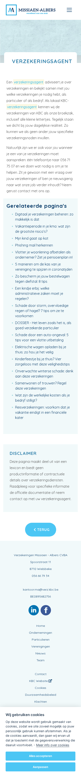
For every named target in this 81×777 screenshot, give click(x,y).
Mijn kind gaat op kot (31, 238)
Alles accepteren (40, 756)
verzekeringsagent (28, 82)
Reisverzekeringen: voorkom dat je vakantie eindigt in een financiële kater (42, 412)
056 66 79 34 (40, 576)
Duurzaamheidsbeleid (40, 695)
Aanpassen (40, 767)
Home (40, 626)
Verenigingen (40, 646)
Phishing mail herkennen (34, 245)
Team (40, 660)
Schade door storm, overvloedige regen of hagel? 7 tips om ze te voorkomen (41, 310)
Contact (40, 674)
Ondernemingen (40, 633)
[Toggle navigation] (69, 10)
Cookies (40, 688)
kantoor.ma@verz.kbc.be (40, 589)
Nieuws (40, 653)
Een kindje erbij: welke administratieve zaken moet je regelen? (39, 293)
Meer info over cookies (52, 745)
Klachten (40, 702)
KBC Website (39, 681)
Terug (43, 529)
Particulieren (40, 639)
